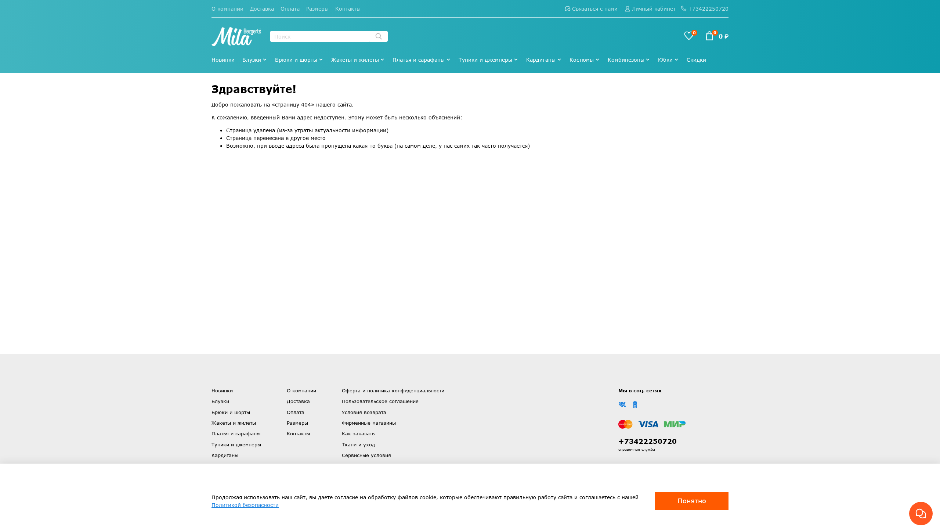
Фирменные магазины (369, 423)
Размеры (317, 9)
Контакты (348, 9)
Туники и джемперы (485, 60)
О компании (227, 9)
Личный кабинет (654, 9)
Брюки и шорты (296, 60)
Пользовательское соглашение (380, 401)
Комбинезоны (626, 60)
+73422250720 (708, 9)
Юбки (665, 60)
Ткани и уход (358, 444)
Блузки (251, 60)
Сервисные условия (366, 455)
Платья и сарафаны (419, 60)
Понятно (691, 501)
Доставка (262, 9)
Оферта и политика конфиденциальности (393, 390)
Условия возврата (364, 412)
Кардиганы (541, 60)
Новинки (223, 60)
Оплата (290, 9)
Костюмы (582, 60)
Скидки (696, 60)
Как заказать (358, 433)
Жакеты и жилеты (355, 60)
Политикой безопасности (245, 505)
